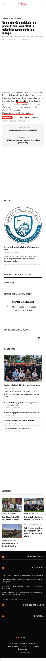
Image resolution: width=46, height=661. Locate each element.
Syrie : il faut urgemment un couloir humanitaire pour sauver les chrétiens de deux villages (33, 532)
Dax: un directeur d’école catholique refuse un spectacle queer (21, 248)
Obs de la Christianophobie (11, 18)
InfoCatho (39, 616)
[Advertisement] (23, 66)
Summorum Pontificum (9, 513)
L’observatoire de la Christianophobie (17, 113)
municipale (21, 121)
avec (21, 118)
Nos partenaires (13, 646)
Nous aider (23, 649)
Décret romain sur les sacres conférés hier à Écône (18, 428)
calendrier (34, 118)
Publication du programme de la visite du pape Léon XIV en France (22, 412)
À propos (26, 646)
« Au (17, 118)
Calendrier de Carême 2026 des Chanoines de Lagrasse (11, 518)
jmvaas (6, 253)
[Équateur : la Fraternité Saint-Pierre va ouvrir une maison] (23, 368)
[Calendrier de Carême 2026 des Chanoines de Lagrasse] (12, 505)
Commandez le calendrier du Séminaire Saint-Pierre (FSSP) (33, 518)
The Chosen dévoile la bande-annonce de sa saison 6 (22, 575)
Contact (36, 646)
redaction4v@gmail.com (10, 39)
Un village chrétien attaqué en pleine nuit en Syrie (23, 130)
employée (13, 121)
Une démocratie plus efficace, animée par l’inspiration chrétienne (22, 587)
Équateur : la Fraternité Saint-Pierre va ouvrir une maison (22, 384)
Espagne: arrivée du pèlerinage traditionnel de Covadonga (20, 420)
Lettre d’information (28, 643)
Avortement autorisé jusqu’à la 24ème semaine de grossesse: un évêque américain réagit (22, 404)
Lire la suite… (22, 101)
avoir (27, 118)
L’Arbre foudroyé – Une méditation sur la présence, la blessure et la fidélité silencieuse (22, 593)
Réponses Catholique (33, 605)
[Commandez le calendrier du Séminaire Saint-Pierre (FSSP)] (34, 505)
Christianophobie (35, 556)
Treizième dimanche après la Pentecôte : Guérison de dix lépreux (22, 580)
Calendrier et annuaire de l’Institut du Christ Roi (10, 544)
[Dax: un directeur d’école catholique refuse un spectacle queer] (23, 225)
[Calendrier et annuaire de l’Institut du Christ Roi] (12, 531)
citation (5, 121)
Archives (13, 643)
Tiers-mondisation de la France (14, 599)
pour (28, 121)
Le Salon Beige (37, 568)
